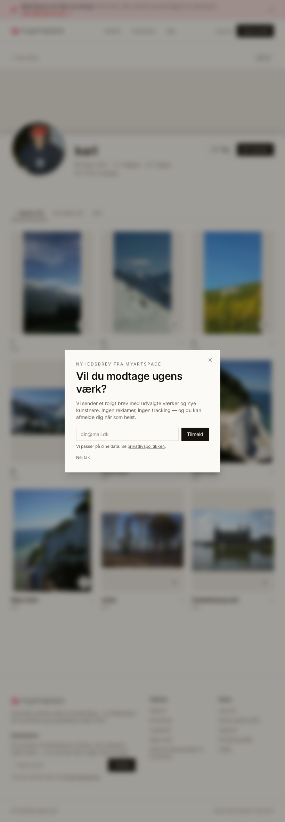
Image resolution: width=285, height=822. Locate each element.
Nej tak (83, 457)
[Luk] (210, 360)
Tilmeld (195, 434)
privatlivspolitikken (146, 446)
